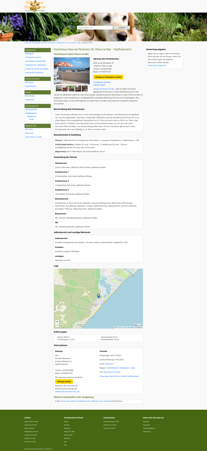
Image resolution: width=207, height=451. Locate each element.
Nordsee (66, 425)
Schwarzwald (68, 435)
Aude (31, 119)
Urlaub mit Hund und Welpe (36, 69)
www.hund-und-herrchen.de (67, 391)
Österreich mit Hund (30, 425)
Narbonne (29, 133)
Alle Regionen (31, 109)
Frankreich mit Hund (30, 435)
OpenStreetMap (129, 327)
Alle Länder (30, 96)
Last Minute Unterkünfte (35, 61)
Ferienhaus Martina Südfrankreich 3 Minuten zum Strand (85, 401)
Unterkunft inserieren (34, 72)
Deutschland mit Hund (31, 421)
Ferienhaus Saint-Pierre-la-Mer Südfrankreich (119, 376)
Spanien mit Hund (29, 438)
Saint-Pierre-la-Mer (33, 137)
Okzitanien (31, 116)
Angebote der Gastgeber (35, 65)
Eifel (65, 445)
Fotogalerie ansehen (102, 82)
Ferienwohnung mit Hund (111, 421)
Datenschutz (147, 431)
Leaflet (119, 327)
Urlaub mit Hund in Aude (103, 89)
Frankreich (29, 100)
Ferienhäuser (30, 86)
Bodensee (67, 428)
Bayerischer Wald (69, 431)
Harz (65, 441)
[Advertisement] (164, 106)
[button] (98, 296)
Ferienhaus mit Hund (110, 425)
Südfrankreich (31, 113)
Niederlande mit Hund (31, 431)
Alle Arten (29, 82)
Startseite (29, 53)
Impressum (146, 425)
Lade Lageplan (98, 298)
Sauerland (67, 438)
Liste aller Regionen (149, 428)
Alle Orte (29, 129)
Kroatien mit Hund (30, 441)
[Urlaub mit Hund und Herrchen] (34, 11)
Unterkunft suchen (33, 57)
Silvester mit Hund (109, 428)
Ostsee (66, 421)
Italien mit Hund (29, 428)
